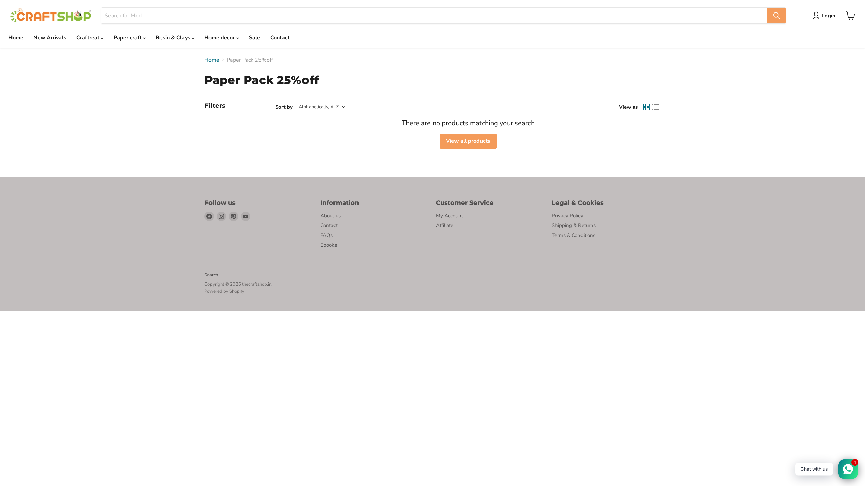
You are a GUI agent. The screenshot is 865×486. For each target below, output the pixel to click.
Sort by (284, 107)
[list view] (656, 107)
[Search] (776, 15)
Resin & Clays (174, 38)
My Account (449, 215)
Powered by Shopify (224, 291)
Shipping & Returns (574, 225)
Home (15, 38)
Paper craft (128, 38)
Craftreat (88, 38)
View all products (468, 141)
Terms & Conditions (573, 235)
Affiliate (444, 225)
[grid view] (646, 107)
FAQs (326, 235)
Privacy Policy (567, 215)
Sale (254, 38)
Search (211, 275)
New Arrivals (49, 38)
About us (330, 215)
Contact (280, 38)
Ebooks (328, 245)
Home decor (220, 38)
